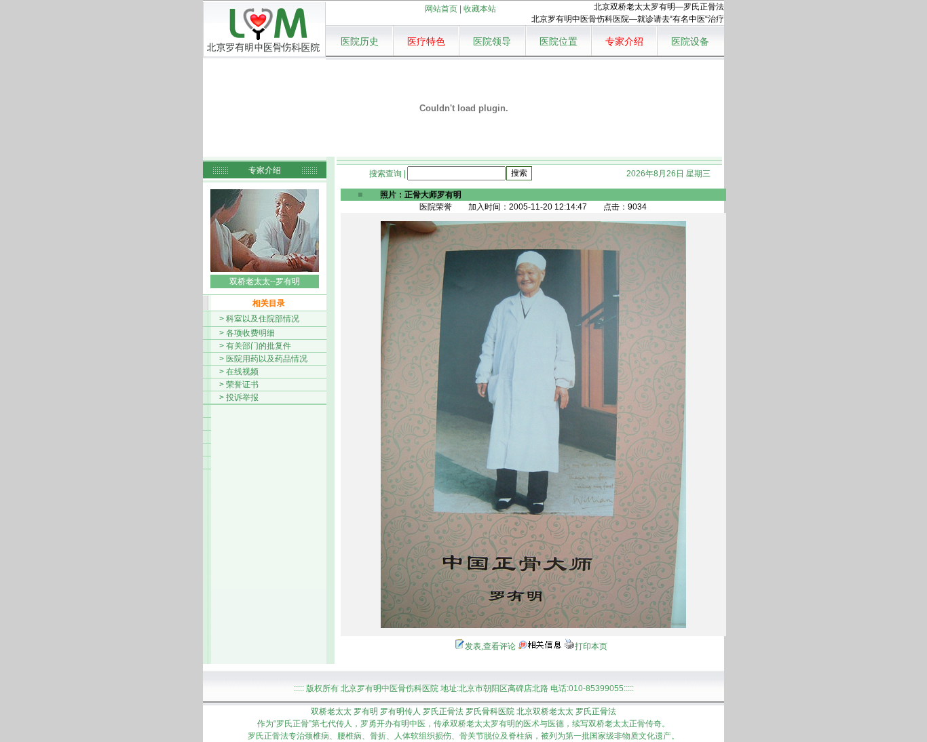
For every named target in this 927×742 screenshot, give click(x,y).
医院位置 (559, 42)
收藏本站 (479, 9)
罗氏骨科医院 (490, 711)
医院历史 (360, 42)
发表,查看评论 (490, 646)
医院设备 (690, 42)
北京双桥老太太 (544, 711)
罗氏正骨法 (443, 711)
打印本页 (591, 646)
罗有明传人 (400, 711)
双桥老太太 (331, 711)
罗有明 (366, 711)
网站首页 (441, 9)
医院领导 (492, 42)
